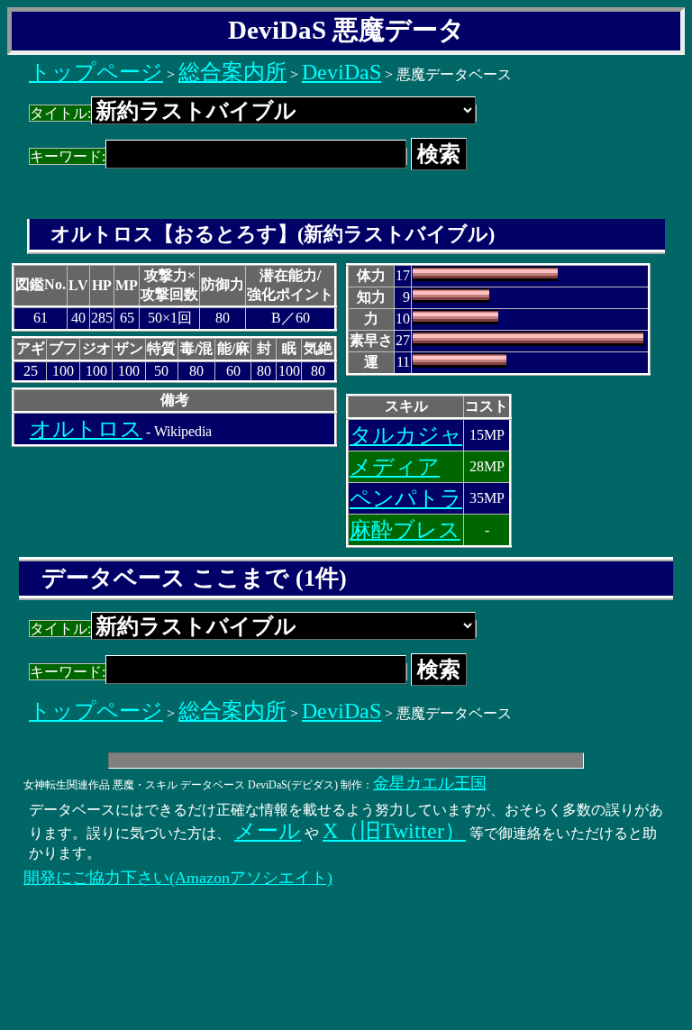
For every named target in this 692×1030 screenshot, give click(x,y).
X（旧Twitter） (394, 831)
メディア (395, 467)
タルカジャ (406, 435)
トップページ (96, 72)
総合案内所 (232, 72)
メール (267, 831)
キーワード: (67, 156)
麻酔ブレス (405, 530)
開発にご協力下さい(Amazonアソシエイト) (177, 878)
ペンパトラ (406, 498)
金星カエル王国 (430, 783)
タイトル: (60, 113)
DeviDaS (341, 72)
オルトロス (86, 429)
